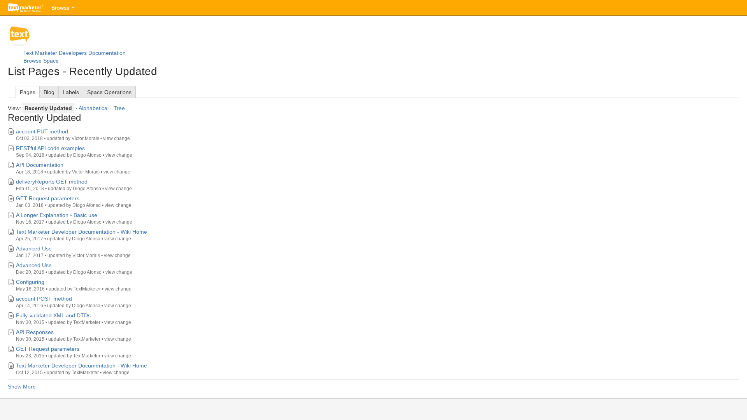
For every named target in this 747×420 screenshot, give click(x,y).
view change (116, 138)
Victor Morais (85, 138)
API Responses (35, 332)
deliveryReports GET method (52, 181)
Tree (119, 108)
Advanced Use (34, 248)
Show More (22, 386)
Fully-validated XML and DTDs (53, 315)
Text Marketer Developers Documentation (74, 53)
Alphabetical (94, 108)
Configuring (30, 282)
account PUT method (42, 131)
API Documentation (39, 165)
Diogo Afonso (87, 155)
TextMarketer (87, 289)
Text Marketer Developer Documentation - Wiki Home (81, 232)
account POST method (44, 299)
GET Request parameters (47, 198)
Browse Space (41, 61)
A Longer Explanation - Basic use (56, 215)
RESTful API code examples (50, 148)
